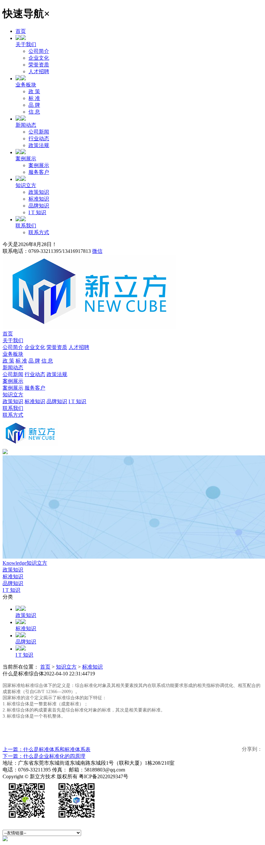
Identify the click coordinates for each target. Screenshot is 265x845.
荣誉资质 (38, 64)
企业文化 (38, 58)
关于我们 (26, 44)
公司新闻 (38, 131)
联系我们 (26, 225)
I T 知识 (37, 212)
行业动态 (38, 138)
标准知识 (38, 199)
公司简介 (38, 51)
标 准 (34, 98)
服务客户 (38, 172)
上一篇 (46, 749)
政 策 (34, 91)
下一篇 (44, 756)
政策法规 (38, 145)
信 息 (34, 111)
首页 (21, 31)
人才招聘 (38, 71)
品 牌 (34, 105)
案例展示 (26, 158)
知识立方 (26, 185)
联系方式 (38, 232)
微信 (97, 251)
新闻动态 (26, 125)
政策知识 (38, 192)
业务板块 (26, 84)
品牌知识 (38, 205)
